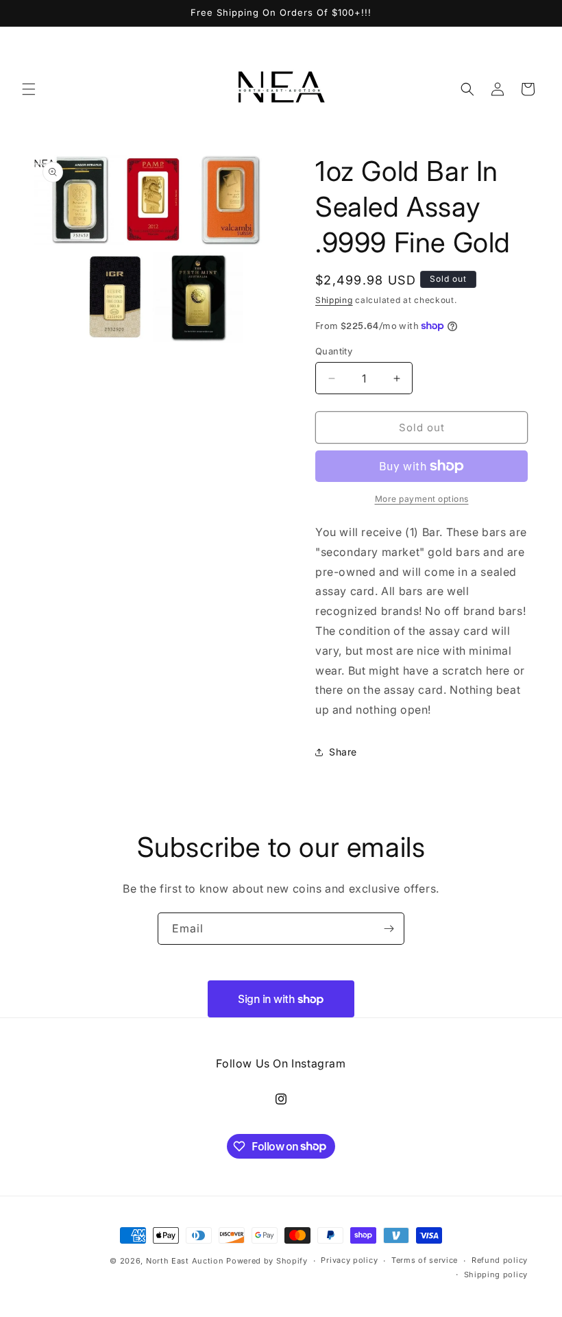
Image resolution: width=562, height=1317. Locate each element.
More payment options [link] (422, 499)
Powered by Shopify (267, 1261)
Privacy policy (349, 1260)
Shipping (334, 300)
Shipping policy (496, 1274)
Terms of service (424, 1260)
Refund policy (500, 1260)
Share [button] (343, 752)
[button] (29, 89)
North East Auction (185, 1261)
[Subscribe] (389, 929)
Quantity (333, 351)
